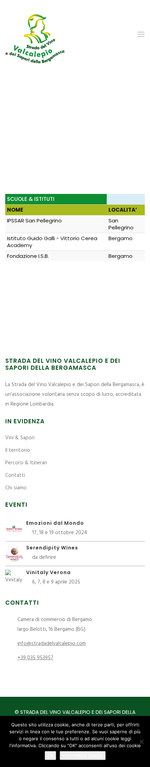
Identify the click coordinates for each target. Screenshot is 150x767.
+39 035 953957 (35, 658)
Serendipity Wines (52, 547)
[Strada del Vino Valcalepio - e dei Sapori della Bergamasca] (35, 34)
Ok (50, 755)
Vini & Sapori (20, 438)
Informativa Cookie (82, 755)
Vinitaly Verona (48, 572)
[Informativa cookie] (141, 741)
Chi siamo (16, 488)
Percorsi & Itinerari (26, 463)
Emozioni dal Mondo (55, 523)
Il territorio (17, 450)
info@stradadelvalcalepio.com (51, 643)
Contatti (15, 475)
